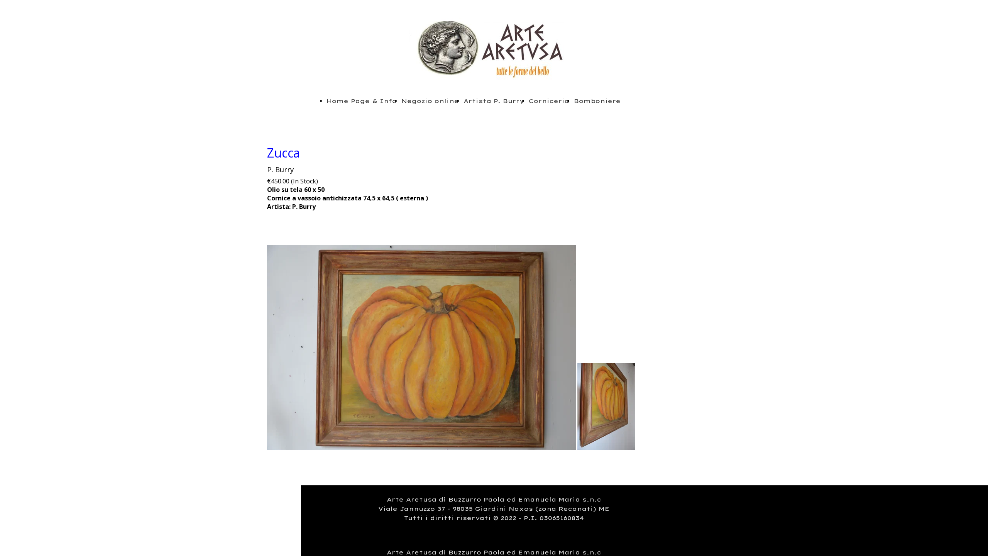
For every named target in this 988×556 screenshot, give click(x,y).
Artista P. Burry (494, 101)
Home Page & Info (362, 101)
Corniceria (549, 101)
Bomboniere (597, 101)
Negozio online (430, 101)
